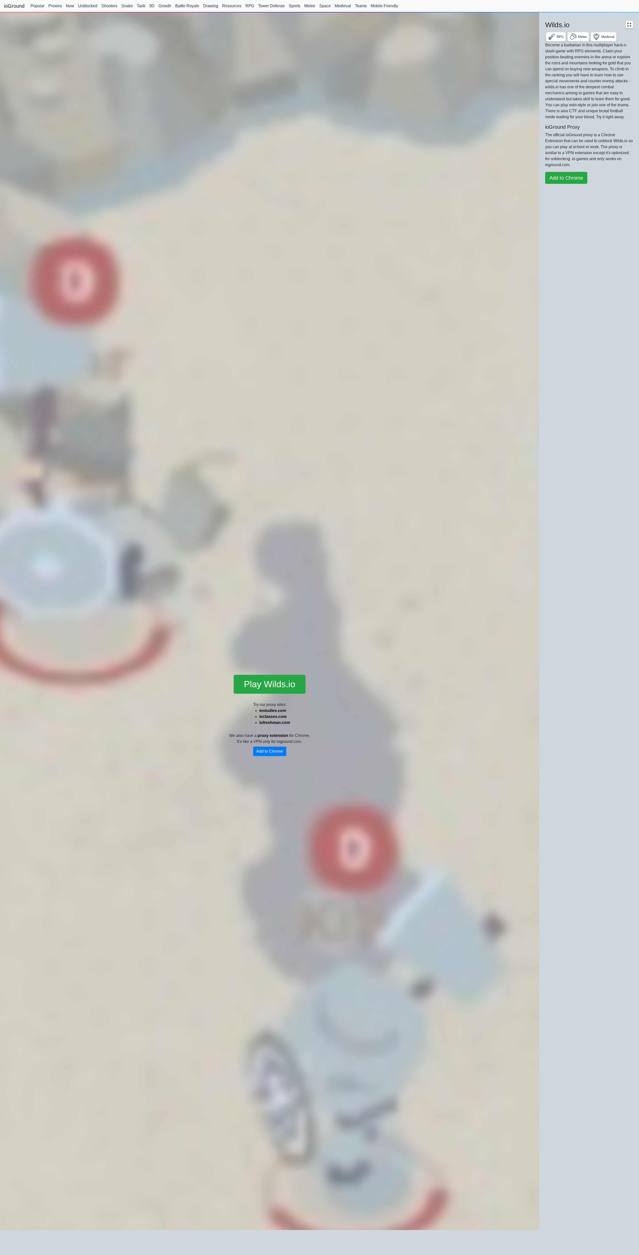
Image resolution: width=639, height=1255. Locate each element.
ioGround (14, 6)
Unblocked (87, 6)
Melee (309, 6)
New (70, 6)
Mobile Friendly (384, 6)
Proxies (55, 6)
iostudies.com (272, 710)
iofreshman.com (274, 722)
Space (325, 6)
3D (152, 6)
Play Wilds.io (269, 684)
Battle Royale (187, 6)
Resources (231, 6)
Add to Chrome (269, 751)
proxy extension (273, 735)
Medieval (343, 6)
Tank (141, 6)
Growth (165, 6)
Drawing (210, 6)
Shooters (109, 6)
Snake (127, 6)
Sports (294, 6)
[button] (629, 24)
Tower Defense (271, 6)
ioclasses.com (273, 716)
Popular (37, 6)
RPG (249, 6)
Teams (361, 6)
